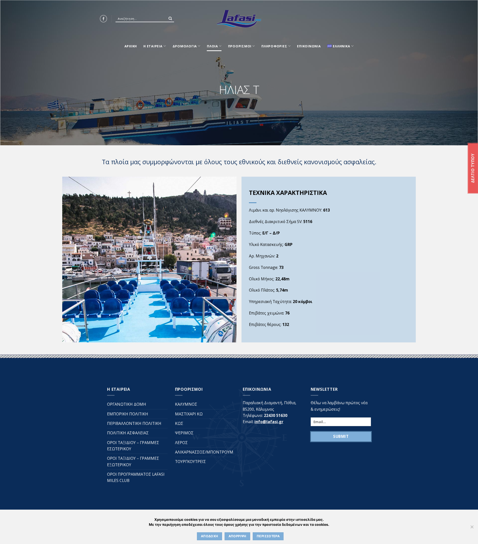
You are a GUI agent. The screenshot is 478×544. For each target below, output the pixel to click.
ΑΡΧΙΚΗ (130, 46)
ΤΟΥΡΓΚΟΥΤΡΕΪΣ (190, 461)
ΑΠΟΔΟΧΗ (209, 536)
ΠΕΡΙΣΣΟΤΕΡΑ (268, 536)
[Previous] (65, 259)
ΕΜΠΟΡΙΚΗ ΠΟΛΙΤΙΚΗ (127, 414)
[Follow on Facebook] (103, 18)
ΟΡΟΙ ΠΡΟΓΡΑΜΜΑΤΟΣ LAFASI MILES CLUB (136, 477)
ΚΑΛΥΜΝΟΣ (186, 404)
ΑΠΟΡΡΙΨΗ (237, 536)
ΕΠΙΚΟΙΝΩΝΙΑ (309, 46)
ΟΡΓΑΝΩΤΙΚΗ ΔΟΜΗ (126, 404)
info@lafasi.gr (268, 421)
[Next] (234, 259)
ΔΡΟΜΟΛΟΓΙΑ (185, 46)
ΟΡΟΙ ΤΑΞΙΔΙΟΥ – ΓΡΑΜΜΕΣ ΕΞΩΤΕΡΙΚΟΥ (133, 461)
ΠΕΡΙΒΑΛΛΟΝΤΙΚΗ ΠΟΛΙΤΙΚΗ (134, 423)
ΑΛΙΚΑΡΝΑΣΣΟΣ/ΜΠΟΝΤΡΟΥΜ (204, 452)
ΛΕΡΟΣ (181, 442)
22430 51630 (275, 415)
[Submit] (170, 18)
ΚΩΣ (179, 423)
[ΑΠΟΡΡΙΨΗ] (471, 528)
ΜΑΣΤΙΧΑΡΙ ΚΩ (189, 414)
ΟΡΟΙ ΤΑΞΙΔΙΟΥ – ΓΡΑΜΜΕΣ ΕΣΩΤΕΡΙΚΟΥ (133, 446)
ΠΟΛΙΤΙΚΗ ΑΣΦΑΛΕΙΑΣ (128, 433)
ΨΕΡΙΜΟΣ (184, 433)
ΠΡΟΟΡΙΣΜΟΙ (240, 46)
